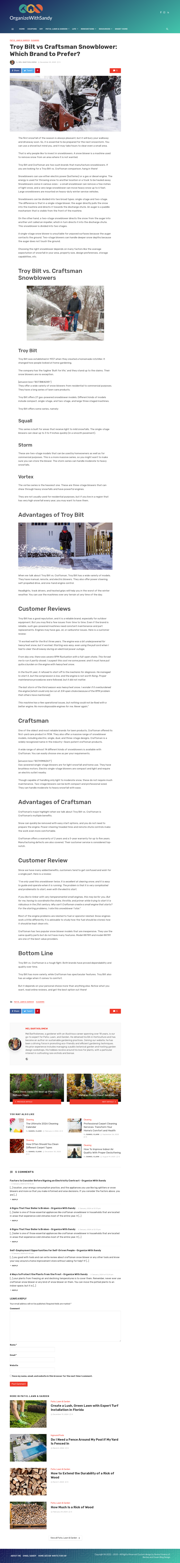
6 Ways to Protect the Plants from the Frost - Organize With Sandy (49, 1274)
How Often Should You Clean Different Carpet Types (42, 1146)
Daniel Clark (35, 1131)
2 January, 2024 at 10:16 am (23, 1184)
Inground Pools (57, 1435)
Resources (104, 29)
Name (13, 1345)
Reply (15, 1200)
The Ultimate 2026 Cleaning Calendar (42, 1125)
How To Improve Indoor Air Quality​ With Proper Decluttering (102, 1151)
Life (74, 29)
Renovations (87, 29)
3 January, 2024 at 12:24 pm (101, 1274)
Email (13, 1355)
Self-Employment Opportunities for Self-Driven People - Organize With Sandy (55, 1250)
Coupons (32, 29)
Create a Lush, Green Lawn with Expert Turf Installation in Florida (84, 1407)
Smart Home (121, 29)
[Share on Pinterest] (37, 70)
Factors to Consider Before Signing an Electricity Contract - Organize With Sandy (58, 1180)
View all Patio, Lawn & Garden (63, 1538)
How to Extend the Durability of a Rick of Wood (82, 1475)
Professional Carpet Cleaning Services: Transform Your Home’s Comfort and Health (100, 1127)
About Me (16, 1556)
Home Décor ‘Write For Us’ (52, 1556)
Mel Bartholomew (28, 62)
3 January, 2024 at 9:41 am (23, 1253)
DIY (41, 29)
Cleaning (35, 40)
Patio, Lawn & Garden (56, 29)
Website (14, 1365)
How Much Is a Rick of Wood (72, 1507)
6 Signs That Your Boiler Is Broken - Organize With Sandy (43, 1208)
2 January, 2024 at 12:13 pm (89, 1208)
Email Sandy (29, 1556)
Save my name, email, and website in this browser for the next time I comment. (52, 1376)
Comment (15, 1308)
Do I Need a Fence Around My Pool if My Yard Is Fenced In (84, 1441)
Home (22, 29)
